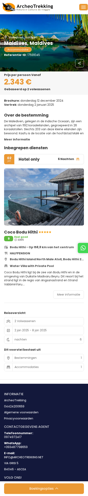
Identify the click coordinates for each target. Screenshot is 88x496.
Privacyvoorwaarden (18, 418)
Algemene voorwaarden (21, 412)
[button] (10, 197)
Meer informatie (17, 139)
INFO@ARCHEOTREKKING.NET (23, 457)
